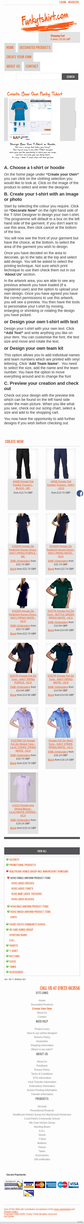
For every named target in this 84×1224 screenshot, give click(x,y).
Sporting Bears (18, 935)
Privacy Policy (42, 1069)
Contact (32, 66)
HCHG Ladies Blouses (22, 899)
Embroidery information (42, 1086)
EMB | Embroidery (20, 561)
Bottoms (14, 956)
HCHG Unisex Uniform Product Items (30, 911)
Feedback (42, 1065)
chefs (13, 917)
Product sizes (42, 1029)
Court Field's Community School (27, 924)
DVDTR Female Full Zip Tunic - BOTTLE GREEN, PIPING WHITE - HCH (61, 614)
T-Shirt (13, 950)
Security (14, 859)
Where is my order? (42, 1049)
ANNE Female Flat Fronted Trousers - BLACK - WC (23, 485)
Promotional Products (22, 865)
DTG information (42, 1078)
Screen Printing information (42, 1090)
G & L (11, 940)
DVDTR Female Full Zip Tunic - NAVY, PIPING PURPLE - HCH (23, 679)
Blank (13, 568)
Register (73, 2)
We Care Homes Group (21, 929)
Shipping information (42, 1045)
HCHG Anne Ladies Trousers (26, 893)
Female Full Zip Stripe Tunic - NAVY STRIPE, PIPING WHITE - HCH (61, 744)
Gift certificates (42, 1159)
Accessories (16, 972)
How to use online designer (42, 1033)
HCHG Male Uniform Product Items (29, 906)
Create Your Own (18, 56)
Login (62, 2)
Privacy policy (11, 1211)
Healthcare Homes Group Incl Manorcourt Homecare (38, 871)
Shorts (13, 945)
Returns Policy (42, 1037)
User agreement (62, 1209)
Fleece (12, 961)
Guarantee (42, 1041)
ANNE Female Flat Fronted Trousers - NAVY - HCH (61, 485)
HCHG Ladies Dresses (22, 883)
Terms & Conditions (42, 1073)
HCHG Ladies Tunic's (22, 888)
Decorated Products (35, 47)
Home (10, 47)
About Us (13, 66)
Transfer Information (42, 1094)
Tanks (12, 966)
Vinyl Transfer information (42, 1082)
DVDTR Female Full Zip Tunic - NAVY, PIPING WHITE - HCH (61, 679)
